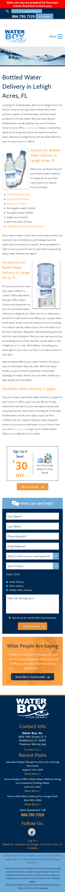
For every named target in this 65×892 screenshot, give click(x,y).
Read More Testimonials (30, 677)
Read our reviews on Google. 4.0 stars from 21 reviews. (32, 846)
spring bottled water (18, 199)
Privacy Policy (55, 855)
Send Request (31, 626)
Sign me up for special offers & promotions (34, 617)
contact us (20, 429)
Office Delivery (16, 586)
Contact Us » (32, 749)
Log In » (33, 840)
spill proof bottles (16, 203)
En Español (44, 16)
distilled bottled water (19, 194)
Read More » (32, 774)
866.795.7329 (23, 16)
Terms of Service (34, 888)
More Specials (30, 487)
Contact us (32, 128)
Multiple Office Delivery (20, 590)
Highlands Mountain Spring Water (25, 226)
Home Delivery (16, 581)
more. (49, 6)
